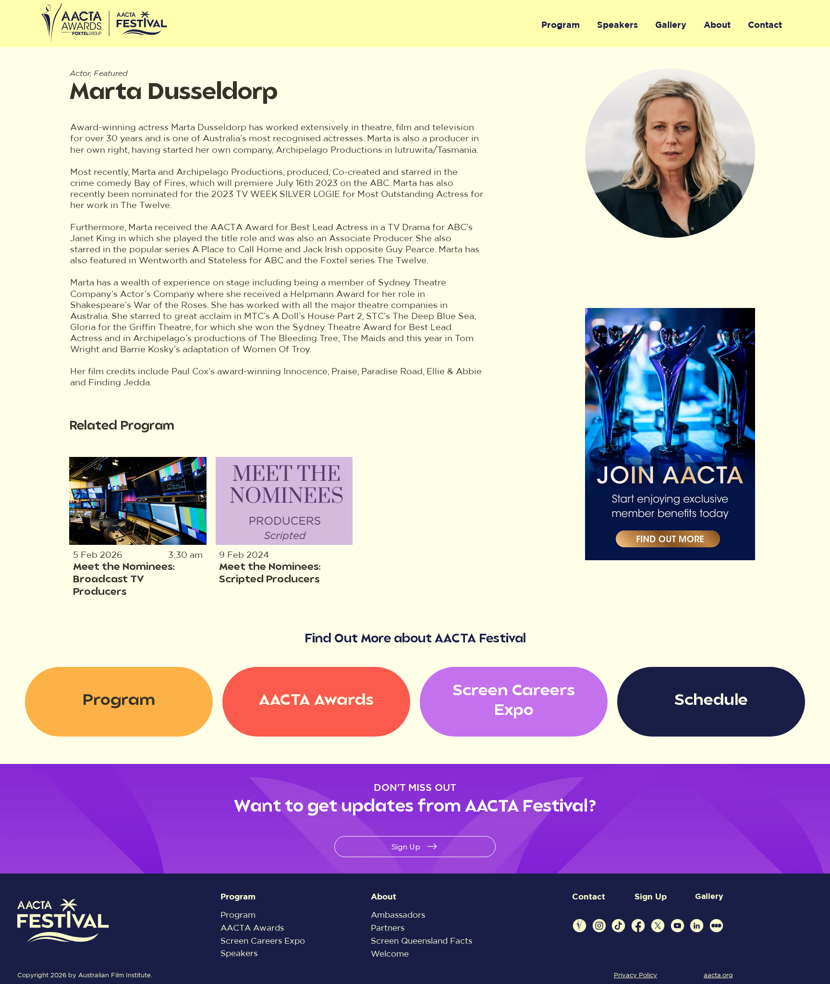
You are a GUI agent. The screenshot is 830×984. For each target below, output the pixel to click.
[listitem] (138, 530)
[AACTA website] (579, 926)
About (383, 896)
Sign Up (651, 896)
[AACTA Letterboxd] (716, 926)
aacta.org (718, 975)
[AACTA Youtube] (677, 926)
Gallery (709, 896)
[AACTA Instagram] (599, 926)
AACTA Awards (252, 927)
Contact (588, 896)
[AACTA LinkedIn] (697, 926)
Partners (387, 927)
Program (238, 896)
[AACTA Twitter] (658, 926)
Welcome (390, 953)
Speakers (238, 953)
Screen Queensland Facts (421, 940)
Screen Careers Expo (262, 940)
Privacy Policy (635, 975)
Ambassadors (398, 914)
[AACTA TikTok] (618, 926)
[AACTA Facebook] (638, 926)
